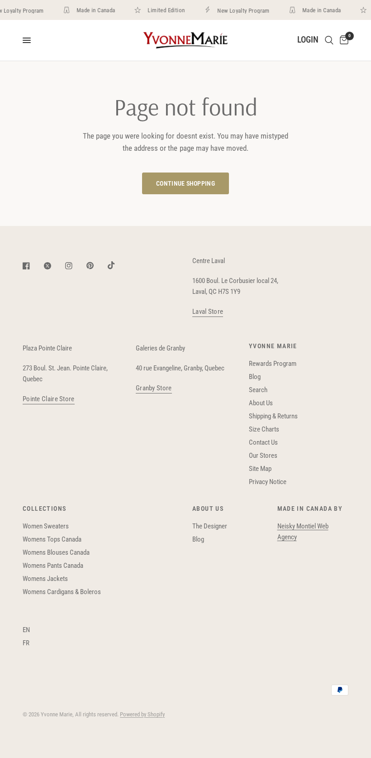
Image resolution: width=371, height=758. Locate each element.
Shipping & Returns (273, 416)
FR (26, 643)
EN (26, 630)
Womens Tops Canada (52, 539)
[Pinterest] (96, 266)
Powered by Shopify (142, 714)
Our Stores (263, 455)
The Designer (209, 526)
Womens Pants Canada (53, 565)
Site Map (260, 469)
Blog (255, 377)
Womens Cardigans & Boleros (62, 592)
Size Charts (264, 429)
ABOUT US (208, 508)
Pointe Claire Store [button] (49, 399)
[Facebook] (33, 266)
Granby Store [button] (154, 388)
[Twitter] (54, 266)
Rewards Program (272, 364)
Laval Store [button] (207, 312)
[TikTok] (118, 265)
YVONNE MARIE (273, 346)
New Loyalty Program (241, 10)
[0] (342, 40)
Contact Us (263, 442)
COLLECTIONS (44, 508)
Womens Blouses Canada (56, 552)
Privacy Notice (267, 482)
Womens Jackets (45, 579)
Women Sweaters (46, 526)
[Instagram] (75, 266)
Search (258, 390)
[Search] (329, 40)
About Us (261, 403)
